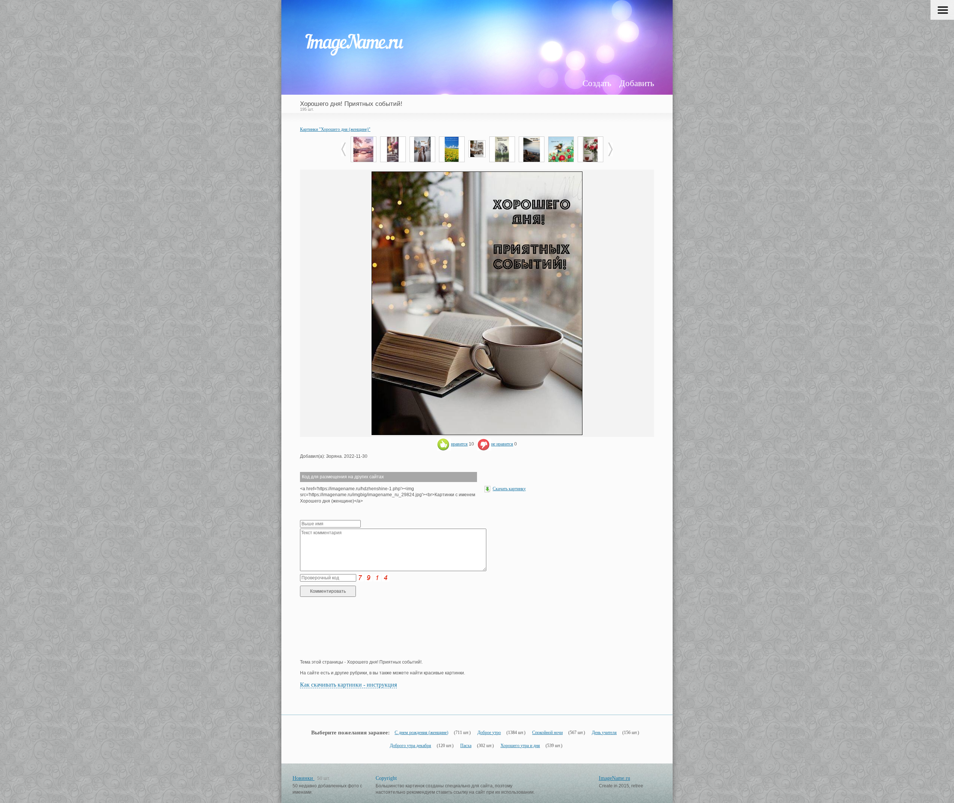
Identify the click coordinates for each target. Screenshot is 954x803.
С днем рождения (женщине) (421, 732)
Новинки (304, 778)
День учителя (604, 732)
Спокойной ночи (547, 732)
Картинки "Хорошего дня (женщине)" (335, 129)
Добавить (636, 83)
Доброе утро (489, 732)
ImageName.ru (614, 778)
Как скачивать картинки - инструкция (348, 684)
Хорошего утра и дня (520, 745)
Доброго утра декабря (410, 745)
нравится (459, 444)
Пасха (465, 745)
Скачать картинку (509, 488)
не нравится (502, 444)
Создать (596, 83)
